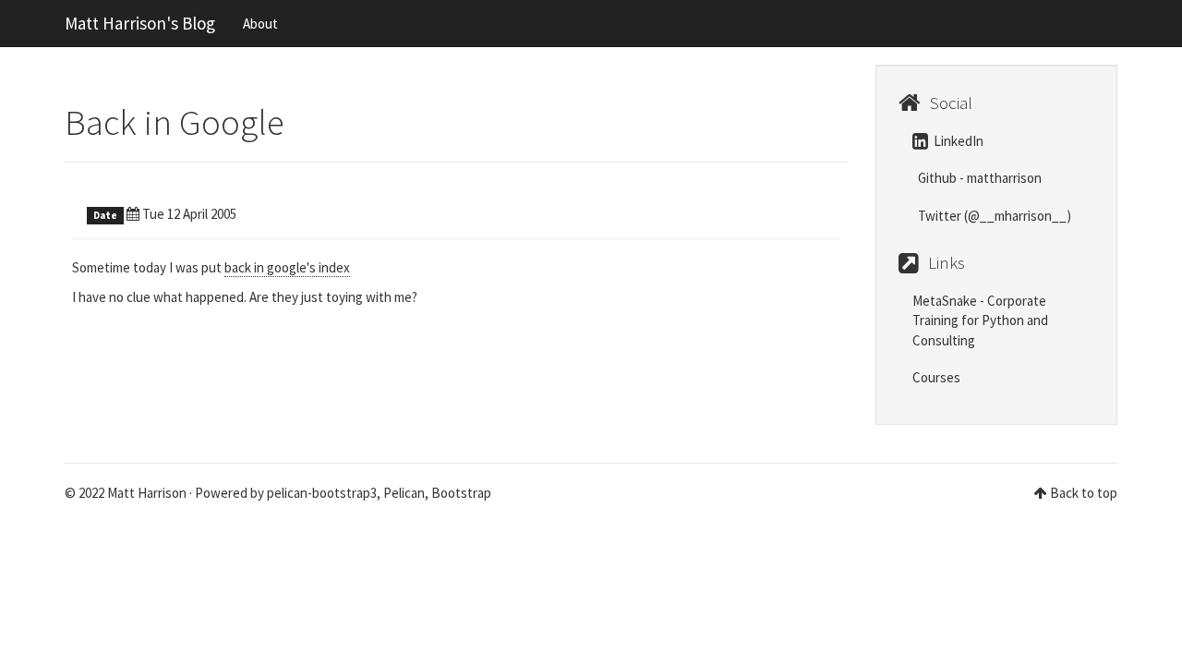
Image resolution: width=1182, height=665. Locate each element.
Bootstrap (461, 493)
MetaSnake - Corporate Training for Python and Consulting (980, 320)
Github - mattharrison (978, 178)
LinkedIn (957, 141)
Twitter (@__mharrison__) (993, 215)
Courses (936, 377)
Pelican (404, 493)
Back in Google (174, 122)
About (260, 23)
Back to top (1083, 493)
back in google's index (287, 267)
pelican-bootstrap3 (322, 493)
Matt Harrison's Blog (140, 23)
